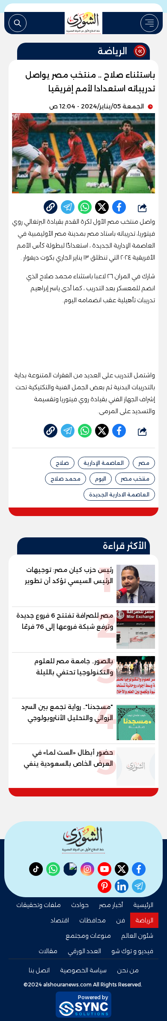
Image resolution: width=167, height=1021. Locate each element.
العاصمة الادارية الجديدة (119, 494)
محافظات (92, 920)
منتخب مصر (135, 478)
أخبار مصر (111, 905)
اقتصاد (60, 920)
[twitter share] (102, 207)
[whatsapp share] (85, 207)
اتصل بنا (39, 970)
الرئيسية (143, 905)
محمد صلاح (66, 478)
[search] (18, 23)
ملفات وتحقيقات (38, 905)
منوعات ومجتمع (88, 935)
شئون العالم (137, 935)
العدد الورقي (84, 951)
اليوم (100, 478)
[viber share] (68, 207)
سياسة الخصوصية (83, 970)
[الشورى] (83, 23)
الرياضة (144, 920)
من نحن (128, 970)
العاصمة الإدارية (104, 463)
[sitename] (83, 839)
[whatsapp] (50, 207)
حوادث (80, 905)
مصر (143, 463)
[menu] (149, 23)
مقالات (48, 951)
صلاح (62, 463)
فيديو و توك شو (132, 951)
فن (120, 920)
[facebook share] (119, 207)
